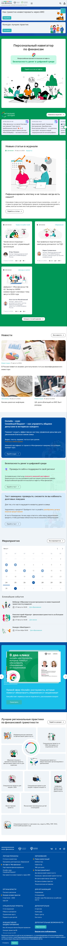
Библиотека (39, 862)
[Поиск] (60, 3)
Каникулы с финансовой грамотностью (48, 876)
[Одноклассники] (55, 848)
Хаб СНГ (5, 901)
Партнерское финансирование (13, 867)
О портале (38, 909)
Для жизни (33, 620)
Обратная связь (40, 927)
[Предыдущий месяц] (57, 548)
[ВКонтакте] (51, 848)
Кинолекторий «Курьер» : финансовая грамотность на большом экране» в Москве (38, 616)
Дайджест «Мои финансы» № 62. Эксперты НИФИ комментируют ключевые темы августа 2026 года (16, 290)
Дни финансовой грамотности (45, 873)
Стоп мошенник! (8, 909)
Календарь (38, 912)
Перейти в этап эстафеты (33, 69)
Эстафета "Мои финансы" (12, 864)
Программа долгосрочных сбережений (16, 862)
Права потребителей (23, 225)
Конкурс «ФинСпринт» (21, 627)
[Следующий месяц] (62, 548)
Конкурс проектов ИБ (10, 930)
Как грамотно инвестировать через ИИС (23, 12)
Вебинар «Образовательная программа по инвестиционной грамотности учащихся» (36, 603)
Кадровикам (39, 892)
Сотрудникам (39, 895)
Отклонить (6, 943)
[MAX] (64, 848)
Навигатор (38, 864)
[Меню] (63, 10)
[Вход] (65, 3)
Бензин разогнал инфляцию (12, 402)
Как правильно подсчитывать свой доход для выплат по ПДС (50, 243)
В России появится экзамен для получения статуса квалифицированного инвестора (31, 368)
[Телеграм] (60, 848)
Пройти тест (12, 487)
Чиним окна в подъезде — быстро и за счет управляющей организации (16, 244)
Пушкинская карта (9, 914)
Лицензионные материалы (44, 884)
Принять (14, 943)
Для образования (35, 607)
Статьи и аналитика (10, 859)
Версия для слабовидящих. (45, 931)
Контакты (38, 917)
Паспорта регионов (9, 892)
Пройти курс (11, 454)
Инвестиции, (6, 363)
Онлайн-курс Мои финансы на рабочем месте (48, 899)
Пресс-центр (39, 914)
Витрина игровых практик (44, 881)
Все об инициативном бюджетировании (16, 927)
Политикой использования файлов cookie (30, 937)
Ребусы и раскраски (9, 912)
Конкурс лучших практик (15, 24)
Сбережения (59, 225)
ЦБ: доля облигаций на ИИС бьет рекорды (48, 403)
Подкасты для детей (10, 917)
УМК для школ (39, 867)
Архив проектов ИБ (9, 933)
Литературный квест (42, 870)
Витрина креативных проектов (45, 878)
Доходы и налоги (24, 270)
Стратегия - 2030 (9, 898)
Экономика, (5, 399)
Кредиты (29, 150)
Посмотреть (14, 702)
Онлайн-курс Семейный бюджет (9, 871)
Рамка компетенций (42, 859)
